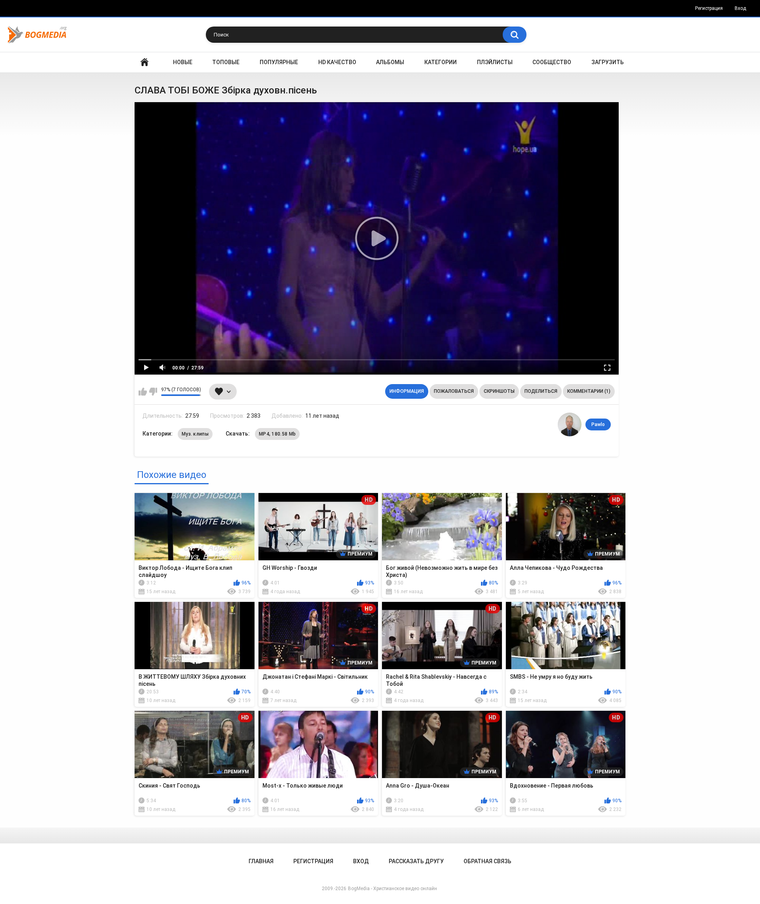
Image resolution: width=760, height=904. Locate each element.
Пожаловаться (454, 391)
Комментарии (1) (588, 391)
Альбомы (390, 62)
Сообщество (551, 62)
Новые (182, 62)
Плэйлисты (495, 62)
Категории (440, 62)
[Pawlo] (569, 424)
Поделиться (540, 391)
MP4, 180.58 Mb (277, 434)
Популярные (279, 62)
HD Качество (337, 62)
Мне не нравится (153, 392)
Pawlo (598, 424)
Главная (144, 62)
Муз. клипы (195, 434)
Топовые (225, 62)
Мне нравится (143, 392)
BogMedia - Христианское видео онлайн (392, 888)
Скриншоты (499, 391)
